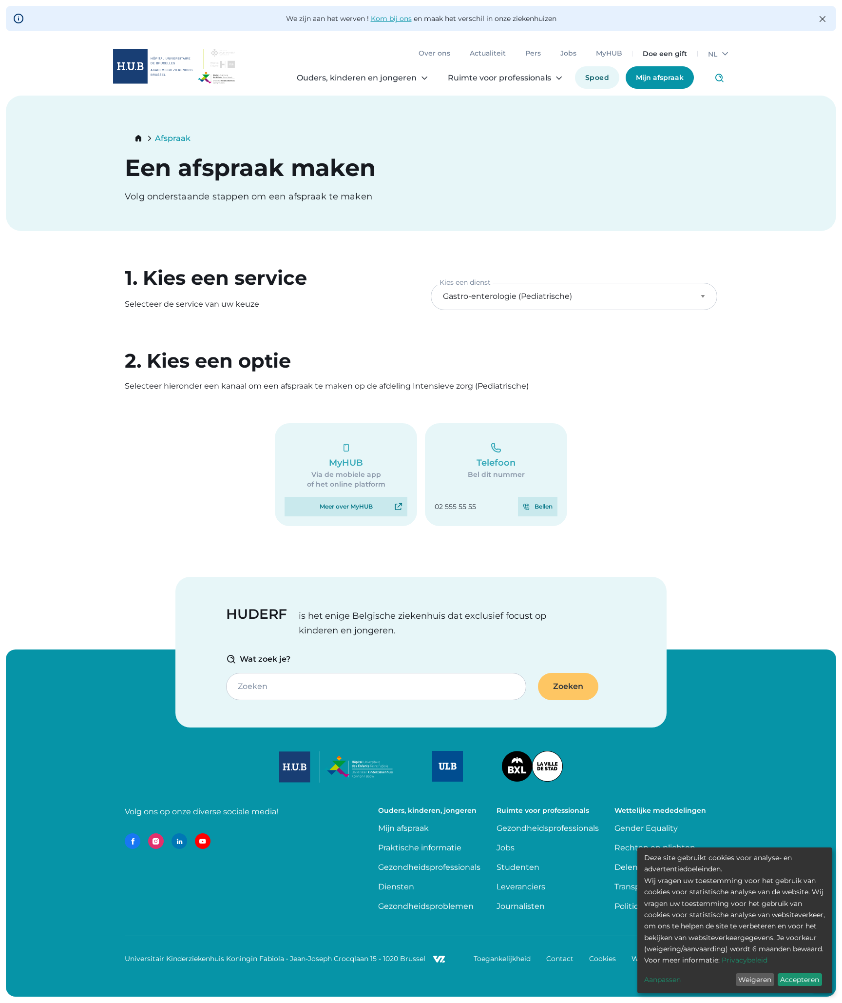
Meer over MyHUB (346, 506)
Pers (533, 53)
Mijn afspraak (660, 77)
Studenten (518, 867)
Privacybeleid (744, 960)
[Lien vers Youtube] (202, 841)
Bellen (544, 506)
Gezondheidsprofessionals (429, 867)
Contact (560, 958)
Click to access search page (719, 78)
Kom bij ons (391, 18)
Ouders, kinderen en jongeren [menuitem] (357, 78)
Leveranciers (521, 886)
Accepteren (799, 979)
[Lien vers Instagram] (156, 841)
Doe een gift (665, 53)
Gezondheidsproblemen (426, 906)
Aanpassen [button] (662, 979)
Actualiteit (488, 53)
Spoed (597, 77)
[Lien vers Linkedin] (179, 841)
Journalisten (521, 906)
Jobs (568, 53)
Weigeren (754, 979)
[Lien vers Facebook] (132, 841)
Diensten (396, 886)
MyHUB (609, 53)
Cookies (602, 958)
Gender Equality (646, 828)
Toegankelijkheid (502, 958)
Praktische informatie (420, 847)
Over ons (434, 53)
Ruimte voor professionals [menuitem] (499, 78)
